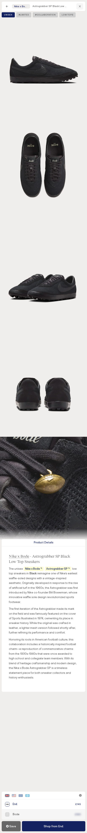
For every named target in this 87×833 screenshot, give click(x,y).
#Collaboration (45, 14)
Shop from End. (54, 826)
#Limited (24, 14)
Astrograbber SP (57, 569)
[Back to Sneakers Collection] (7, 6)
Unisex (8, 14)
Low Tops (67, 14)
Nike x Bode (19, 556)
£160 (78, 814)
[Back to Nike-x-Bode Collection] (79, 6)
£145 (78, 804)
